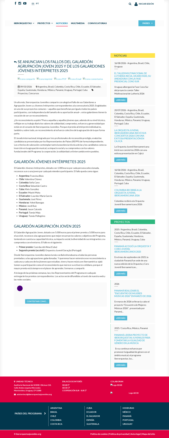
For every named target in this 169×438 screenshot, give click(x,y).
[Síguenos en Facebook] (15, 3)
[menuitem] (24, 23)
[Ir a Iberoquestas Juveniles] (78, 9)
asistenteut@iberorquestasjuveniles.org (34, 394)
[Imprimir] (45, 78)
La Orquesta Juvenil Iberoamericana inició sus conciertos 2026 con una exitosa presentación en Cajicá (130, 136)
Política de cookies (99, 434)
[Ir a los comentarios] (93, 78)
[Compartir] (26, 78)
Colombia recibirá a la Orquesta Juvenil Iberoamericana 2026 (128, 193)
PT (37, 3)
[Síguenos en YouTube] (24, 3)
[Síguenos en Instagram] (19, 3)
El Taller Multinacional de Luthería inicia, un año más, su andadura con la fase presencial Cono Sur (132, 77)
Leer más (120, 100)
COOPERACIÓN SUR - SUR (73, 390)
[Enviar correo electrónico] (74, 78)
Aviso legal (136, 434)
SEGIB (64, 385)
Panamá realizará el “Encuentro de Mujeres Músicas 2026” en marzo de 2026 (132, 293)
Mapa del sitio (148, 434)
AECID (65, 388)
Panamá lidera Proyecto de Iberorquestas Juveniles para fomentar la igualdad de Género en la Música (132, 339)
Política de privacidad (119, 434)
